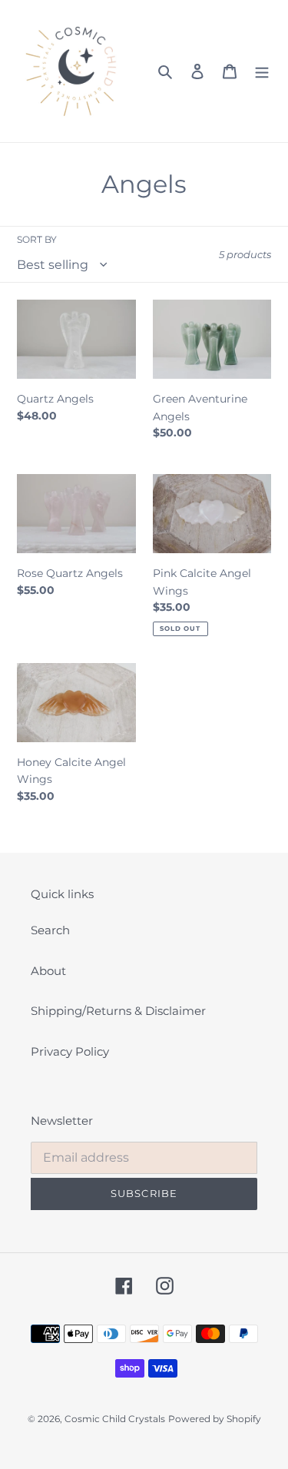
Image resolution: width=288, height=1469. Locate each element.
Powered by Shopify (214, 1418)
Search (50, 930)
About (48, 970)
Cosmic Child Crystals (115, 1418)
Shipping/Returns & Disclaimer (118, 1010)
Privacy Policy (70, 1051)
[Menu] (262, 71)
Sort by (37, 239)
